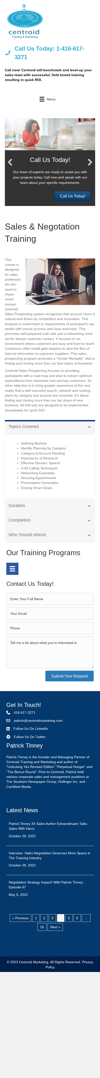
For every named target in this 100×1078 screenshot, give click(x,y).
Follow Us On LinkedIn (30, 729)
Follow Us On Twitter (30, 737)
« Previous (20, 918)
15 (42, 927)
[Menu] (12, 569)
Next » (55, 927)
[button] (10, 162)
